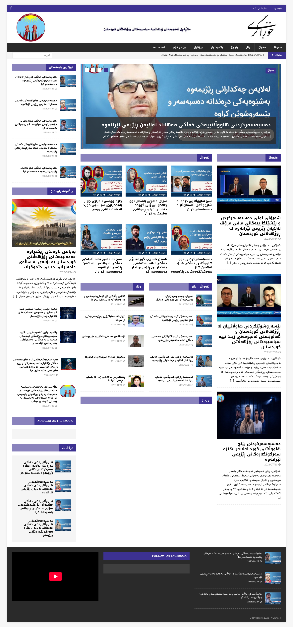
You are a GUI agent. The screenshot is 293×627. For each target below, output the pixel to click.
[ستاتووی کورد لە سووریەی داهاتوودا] (136, 361)
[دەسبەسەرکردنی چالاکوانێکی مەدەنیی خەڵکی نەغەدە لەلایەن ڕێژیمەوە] (204, 341)
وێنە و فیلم (179, 47)
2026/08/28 (48, 89)
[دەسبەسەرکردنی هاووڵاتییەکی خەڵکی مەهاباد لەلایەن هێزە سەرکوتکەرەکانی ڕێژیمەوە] (68, 149)
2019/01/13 (116, 304)
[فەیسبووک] (10, 8)
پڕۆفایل (198, 47)
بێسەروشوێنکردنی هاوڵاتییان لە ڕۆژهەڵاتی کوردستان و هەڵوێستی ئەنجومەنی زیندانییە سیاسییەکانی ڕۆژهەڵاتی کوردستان (249, 336)
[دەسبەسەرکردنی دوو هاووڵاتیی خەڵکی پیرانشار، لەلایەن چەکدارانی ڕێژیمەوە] (204, 361)
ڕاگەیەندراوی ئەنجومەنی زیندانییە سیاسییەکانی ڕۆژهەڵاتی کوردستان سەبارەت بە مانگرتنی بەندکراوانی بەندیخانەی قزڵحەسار (38, 338)
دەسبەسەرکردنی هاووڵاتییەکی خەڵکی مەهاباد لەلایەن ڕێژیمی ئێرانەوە (186, 124)
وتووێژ (234, 47)
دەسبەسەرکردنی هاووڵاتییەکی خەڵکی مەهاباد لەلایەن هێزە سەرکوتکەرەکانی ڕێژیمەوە (36, 148)
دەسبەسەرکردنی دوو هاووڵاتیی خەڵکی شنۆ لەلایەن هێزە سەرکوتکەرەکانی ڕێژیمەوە (191, 265)
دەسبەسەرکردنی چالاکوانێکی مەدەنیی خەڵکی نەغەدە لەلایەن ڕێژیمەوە (172, 338)
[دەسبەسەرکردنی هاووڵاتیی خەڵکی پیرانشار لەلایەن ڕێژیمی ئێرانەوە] (204, 381)
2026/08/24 (185, 365)
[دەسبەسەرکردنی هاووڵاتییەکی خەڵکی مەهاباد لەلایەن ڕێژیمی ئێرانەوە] (181, 106)
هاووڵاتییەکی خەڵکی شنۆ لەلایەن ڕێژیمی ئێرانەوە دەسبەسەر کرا (38, 170)
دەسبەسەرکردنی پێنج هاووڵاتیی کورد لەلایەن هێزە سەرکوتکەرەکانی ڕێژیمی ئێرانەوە (252, 451)
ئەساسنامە (159, 47)
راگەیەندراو (217, 47)
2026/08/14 (270, 239)
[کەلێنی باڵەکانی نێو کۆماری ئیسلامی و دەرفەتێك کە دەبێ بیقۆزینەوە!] (136, 301)
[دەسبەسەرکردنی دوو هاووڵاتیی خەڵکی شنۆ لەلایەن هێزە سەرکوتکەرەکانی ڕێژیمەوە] (191, 239)
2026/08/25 (185, 304)
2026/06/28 (49, 375)
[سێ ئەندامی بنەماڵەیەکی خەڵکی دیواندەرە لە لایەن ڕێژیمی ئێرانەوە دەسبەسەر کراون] (101, 239)
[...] (269, 137)
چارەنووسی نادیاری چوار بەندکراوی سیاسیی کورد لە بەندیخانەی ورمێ (102, 205)
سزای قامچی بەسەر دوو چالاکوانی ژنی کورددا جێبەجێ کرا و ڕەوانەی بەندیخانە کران (148, 207)
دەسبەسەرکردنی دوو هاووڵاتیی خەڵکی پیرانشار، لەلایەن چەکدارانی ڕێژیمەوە (171, 359)
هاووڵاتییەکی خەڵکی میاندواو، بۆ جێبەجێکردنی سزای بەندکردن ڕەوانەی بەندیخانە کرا (36, 124)
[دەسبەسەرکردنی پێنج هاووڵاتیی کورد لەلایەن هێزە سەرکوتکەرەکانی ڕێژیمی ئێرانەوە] (249, 415)
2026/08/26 (48, 156)
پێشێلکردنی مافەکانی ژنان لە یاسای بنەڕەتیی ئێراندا (105, 379)
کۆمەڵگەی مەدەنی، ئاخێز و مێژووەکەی (103, 336)
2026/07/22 (48, 348)
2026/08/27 (48, 109)
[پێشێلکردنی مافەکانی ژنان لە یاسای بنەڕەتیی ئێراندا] (136, 381)
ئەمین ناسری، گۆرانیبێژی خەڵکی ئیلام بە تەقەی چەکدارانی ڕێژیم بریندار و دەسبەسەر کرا (148, 265)
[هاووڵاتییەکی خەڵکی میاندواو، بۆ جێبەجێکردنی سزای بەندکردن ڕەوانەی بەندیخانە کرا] (68, 125)
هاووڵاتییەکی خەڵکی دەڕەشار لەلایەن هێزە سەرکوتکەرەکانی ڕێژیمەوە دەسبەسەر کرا (36, 80)
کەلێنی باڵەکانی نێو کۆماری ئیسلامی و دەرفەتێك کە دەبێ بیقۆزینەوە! (104, 298)
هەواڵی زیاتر (200, 286)
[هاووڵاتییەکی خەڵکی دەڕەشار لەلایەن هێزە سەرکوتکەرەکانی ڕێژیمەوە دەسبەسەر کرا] (68, 81)
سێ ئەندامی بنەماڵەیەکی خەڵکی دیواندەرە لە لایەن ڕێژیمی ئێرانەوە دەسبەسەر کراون (102, 265)
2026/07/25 (270, 352)
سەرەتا (278, 47)
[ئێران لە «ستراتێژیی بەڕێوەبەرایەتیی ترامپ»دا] (136, 321)
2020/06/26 (48, 406)
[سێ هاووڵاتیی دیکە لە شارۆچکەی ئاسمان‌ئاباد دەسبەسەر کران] (191, 181)
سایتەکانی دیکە (259, 8)
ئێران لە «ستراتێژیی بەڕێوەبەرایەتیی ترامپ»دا (105, 318)
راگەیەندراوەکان (61, 191)
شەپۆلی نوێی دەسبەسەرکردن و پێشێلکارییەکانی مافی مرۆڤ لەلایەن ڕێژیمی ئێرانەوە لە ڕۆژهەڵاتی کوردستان (250, 225)
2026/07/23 (270, 465)
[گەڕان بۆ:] (32, 55)
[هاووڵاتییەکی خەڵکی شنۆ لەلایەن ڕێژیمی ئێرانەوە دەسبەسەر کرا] (68, 172)
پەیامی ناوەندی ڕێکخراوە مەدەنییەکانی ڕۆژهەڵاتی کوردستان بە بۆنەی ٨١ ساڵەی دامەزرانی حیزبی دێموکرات (47, 259)
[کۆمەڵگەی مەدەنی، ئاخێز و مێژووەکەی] (136, 341)
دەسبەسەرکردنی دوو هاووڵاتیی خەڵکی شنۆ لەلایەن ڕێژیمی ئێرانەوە (171, 318)
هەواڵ (262, 47)
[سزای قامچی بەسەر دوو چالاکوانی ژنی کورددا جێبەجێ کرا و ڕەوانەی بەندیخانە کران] (146, 181)
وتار (248, 47)
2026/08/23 (185, 385)
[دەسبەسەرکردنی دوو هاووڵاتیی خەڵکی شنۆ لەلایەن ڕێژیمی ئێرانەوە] (204, 321)
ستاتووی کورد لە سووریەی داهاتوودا (105, 357)
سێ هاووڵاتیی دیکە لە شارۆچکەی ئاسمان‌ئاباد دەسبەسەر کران (194, 205)
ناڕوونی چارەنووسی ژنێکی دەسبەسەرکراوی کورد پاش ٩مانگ (174, 298)
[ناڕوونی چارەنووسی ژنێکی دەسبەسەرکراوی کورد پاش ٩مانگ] (204, 301)
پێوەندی (278, 8)
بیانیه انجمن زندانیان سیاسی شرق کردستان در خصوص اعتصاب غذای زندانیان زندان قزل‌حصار (37, 312)
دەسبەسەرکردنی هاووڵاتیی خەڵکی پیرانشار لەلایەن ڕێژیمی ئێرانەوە (174, 379)
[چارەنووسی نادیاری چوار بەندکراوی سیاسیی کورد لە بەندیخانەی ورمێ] (101, 181)
